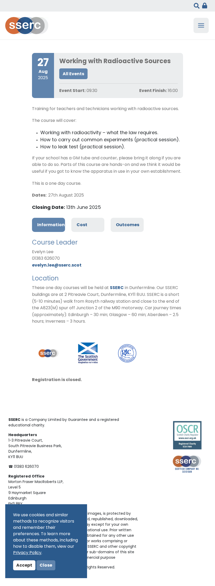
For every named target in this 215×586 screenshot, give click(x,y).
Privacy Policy (27, 553)
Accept (24, 565)
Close (46, 565)
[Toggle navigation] (201, 25)
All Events (73, 74)
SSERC (117, 288)
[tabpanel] (107, 281)
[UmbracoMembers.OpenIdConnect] (203, 6)
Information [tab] (51, 225)
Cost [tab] (82, 225)
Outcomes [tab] (127, 225)
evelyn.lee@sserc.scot (57, 265)
